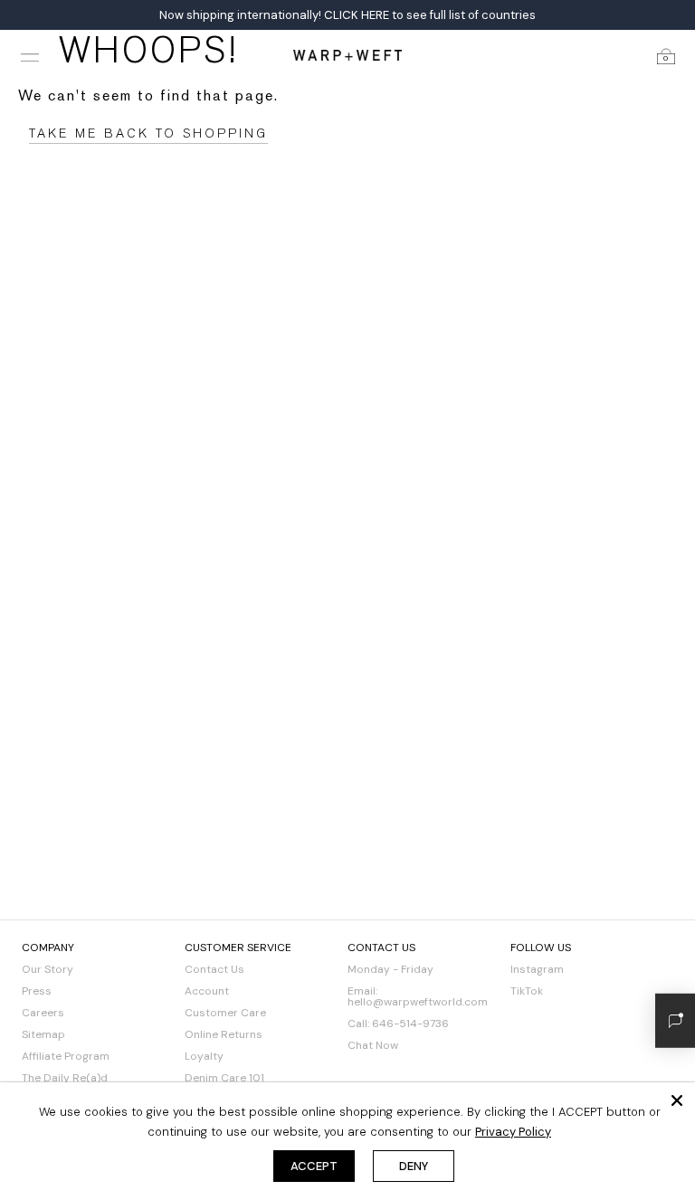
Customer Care (225, 1012)
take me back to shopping (148, 133)
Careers (43, 1012)
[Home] (347, 55)
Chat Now (373, 1045)
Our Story (47, 969)
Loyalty (204, 1056)
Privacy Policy (513, 1131)
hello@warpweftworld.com (418, 1002)
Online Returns (223, 1034)
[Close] (677, 1100)
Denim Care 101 (224, 1078)
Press (37, 991)
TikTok (526, 991)
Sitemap (43, 1034)
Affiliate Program (65, 1056)
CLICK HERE (356, 15)
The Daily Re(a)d (65, 1078)
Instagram (537, 969)
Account (207, 991)
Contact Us (214, 969)
